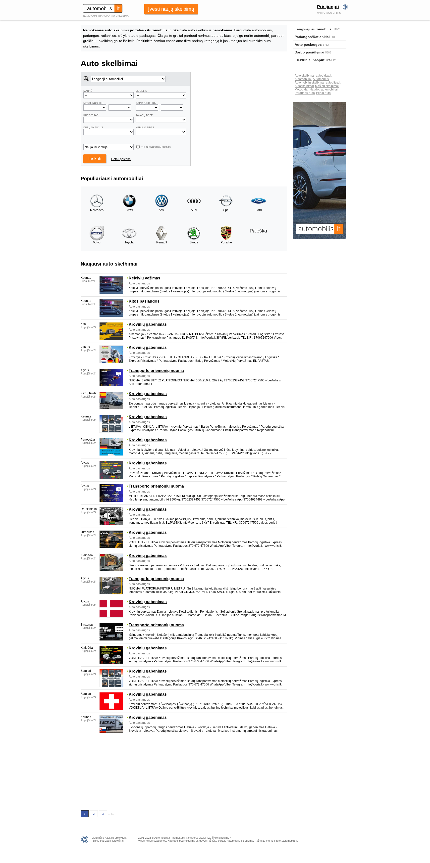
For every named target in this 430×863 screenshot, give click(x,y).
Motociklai (301, 89)
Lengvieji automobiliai (313, 29)
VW (161, 210)
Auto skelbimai (305, 75)
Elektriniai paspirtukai (313, 60)
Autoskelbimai (304, 86)
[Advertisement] (239, 106)
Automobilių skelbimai (309, 82)
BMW (129, 210)
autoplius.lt (333, 82)
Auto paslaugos (308, 44)
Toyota (129, 242)
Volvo (97, 242)
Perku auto (323, 93)
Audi (194, 210)
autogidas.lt (323, 75)
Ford (259, 210)
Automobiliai (303, 79)
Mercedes (97, 210)
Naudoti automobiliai (324, 89)
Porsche (226, 242)
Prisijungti (328, 6)
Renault (161, 242)
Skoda (194, 242)
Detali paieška (121, 159)
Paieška (258, 230)
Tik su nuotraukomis (156, 147)
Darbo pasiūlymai (309, 52)
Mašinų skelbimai (327, 86)
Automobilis (321, 79)
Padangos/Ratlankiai (312, 37)
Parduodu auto (305, 93)
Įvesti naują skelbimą (171, 9)
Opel (226, 210)
